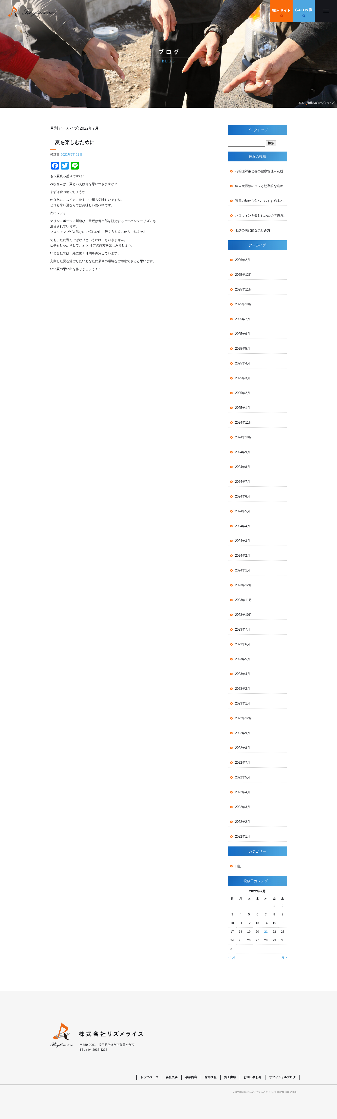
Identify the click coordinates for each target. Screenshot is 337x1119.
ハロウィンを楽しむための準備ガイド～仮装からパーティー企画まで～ (261, 215)
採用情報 (211, 1077)
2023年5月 (242, 659)
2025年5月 (242, 348)
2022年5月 (242, 777)
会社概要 (172, 1077)
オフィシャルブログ (282, 1077)
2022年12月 (243, 718)
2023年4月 (242, 674)
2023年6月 (242, 644)
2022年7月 (242, 762)
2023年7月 (242, 629)
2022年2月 (242, 822)
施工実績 (230, 1077)
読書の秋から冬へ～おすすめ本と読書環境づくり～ (261, 201)
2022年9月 (242, 733)
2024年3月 (242, 541)
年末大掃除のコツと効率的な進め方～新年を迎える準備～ (261, 186)
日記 (238, 866)
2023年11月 (243, 600)
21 (266, 931)
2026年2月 (242, 260)
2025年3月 (242, 378)
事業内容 (191, 1077)
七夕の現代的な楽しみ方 (252, 230)
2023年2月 (242, 688)
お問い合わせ (253, 1077)
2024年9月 (242, 452)
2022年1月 (242, 836)
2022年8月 (242, 748)
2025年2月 (242, 393)
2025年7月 (242, 319)
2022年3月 (242, 807)
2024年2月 (242, 555)
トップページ (149, 1077)
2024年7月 (242, 481)
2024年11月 (243, 422)
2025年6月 (242, 334)
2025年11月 (243, 289)
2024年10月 (243, 437)
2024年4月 (242, 526)
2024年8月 (242, 467)
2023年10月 (243, 615)
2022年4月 (242, 792)
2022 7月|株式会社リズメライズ (317, 102)
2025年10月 (243, 304)
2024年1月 (242, 570)
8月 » (283, 957)
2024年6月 (242, 496)
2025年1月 (242, 408)
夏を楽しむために (74, 142)
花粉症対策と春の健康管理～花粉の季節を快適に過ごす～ (261, 171)
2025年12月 (243, 274)
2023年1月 (242, 703)
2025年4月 (242, 363)
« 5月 (231, 957)
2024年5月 (242, 511)
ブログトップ (257, 130)
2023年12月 (243, 585)
